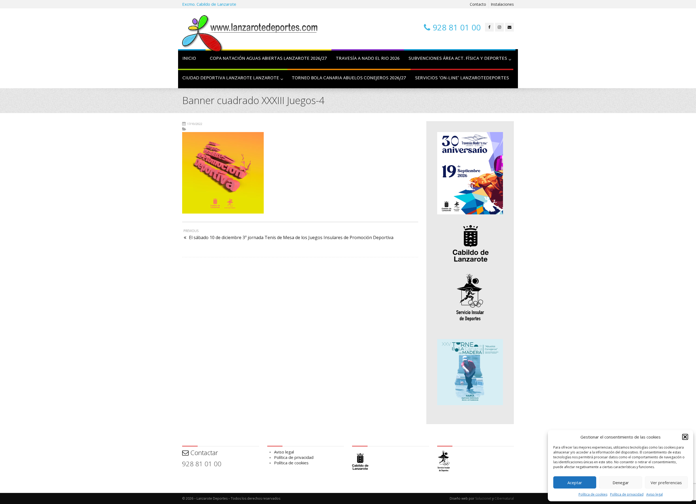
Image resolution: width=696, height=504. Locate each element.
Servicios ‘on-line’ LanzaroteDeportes (462, 78)
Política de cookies (593, 494)
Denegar (621, 482)
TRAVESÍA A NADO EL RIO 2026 (368, 59)
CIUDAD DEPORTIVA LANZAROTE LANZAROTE (230, 78)
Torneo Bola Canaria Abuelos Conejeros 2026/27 (349, 78)
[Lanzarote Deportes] (250, 34)
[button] (685, 437)
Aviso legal (654, 494)
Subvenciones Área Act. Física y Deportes (457, 59)
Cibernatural (504, 498)
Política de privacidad (627, 494)
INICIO (189, 59)
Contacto (478, 4)
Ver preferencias (666, 482)
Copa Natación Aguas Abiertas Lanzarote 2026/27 (268, 59)
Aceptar (574, 482)
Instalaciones (502, 4)
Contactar (203, 452)
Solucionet (483, 498)
